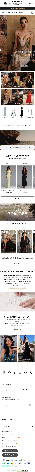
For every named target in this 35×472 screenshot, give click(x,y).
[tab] (16, 69)
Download (30, 3)
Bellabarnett (13, 470)
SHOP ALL (18, 198)
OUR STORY (17, 263)
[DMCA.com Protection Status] (22, 470)
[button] (3, 12)
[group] (9, 179)
